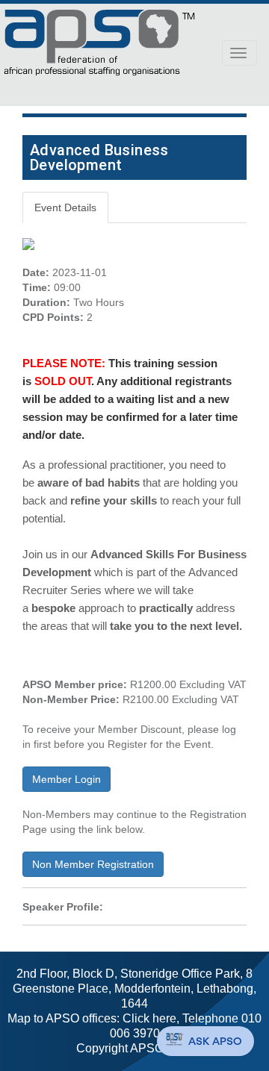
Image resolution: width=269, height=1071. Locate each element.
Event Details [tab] (65, 207)
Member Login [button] (66, 779)
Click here (149, 1018)
